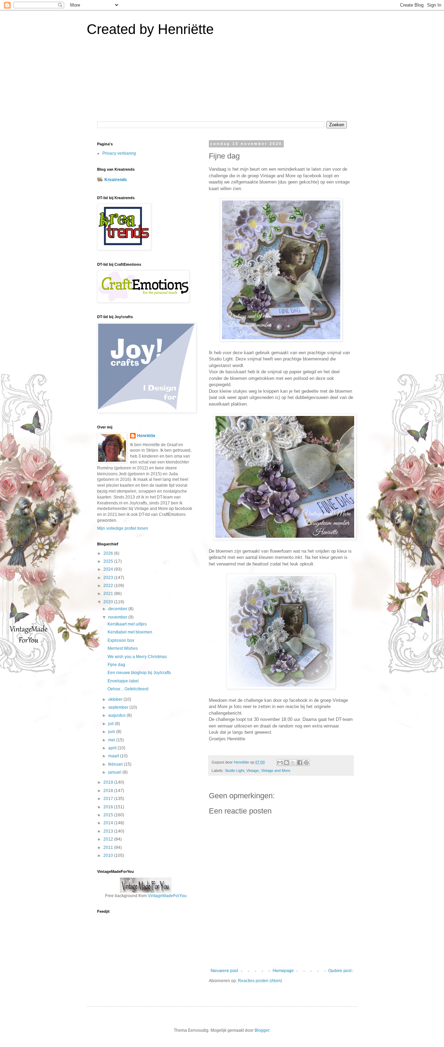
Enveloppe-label (123, 681)
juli (111, 723)
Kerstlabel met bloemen (130, 632)
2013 (108, 831)
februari (116, 764)
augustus (117, 715)
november (118, 617)
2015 (108, 814)
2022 (108, 585)
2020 (108, 601)
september (118, 707)
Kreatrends (115, 179)
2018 (108, 790)
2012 (108, 839)
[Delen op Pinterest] (306, 762)
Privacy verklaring (119, 153)
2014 (108, 822)
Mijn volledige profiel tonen (122, 528)
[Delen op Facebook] (299, 762)
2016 (108, 807)
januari (115, 772)
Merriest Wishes (123, 648)
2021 (108, 593)
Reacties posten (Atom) (260, 980)
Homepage (283, 970)
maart (114, 756)
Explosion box (121, 640)
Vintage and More (275, 770)
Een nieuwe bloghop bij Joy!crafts (139, 672)
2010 (108, 855)
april (113, 748)
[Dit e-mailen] (279, 762)
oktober (115, 699)
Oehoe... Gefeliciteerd (128, 689)
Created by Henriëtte (150, 29)
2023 (108, 577)
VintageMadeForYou (167, 895)
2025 (108, 561)
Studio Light (234, 770)
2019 (108, 782)
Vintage (252, 770)
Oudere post (339, 970)
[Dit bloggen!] (286, 762)
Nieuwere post (224, 970)
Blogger (262, 1030)
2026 (108, 553)
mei (112, 740)
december (118, 608)
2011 (108, 847)
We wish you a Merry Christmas (137, 656)
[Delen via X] (293, 762)
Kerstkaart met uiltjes (127, 624)
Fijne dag (116, 664)
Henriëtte (146, 435)
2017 (108, 798)
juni (112, 731)
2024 (108, 569)
